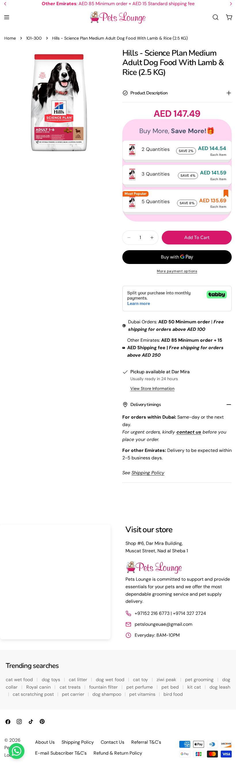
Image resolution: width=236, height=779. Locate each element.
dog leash (220, 687)
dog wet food (110, 680)
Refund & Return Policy (118, 753)
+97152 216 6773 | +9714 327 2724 (170, 613)
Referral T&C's (146, 742)
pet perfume (140, 687)
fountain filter (104, 687)
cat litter (79, 680)
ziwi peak (167, 680)
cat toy (141, 680)
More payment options (177, 271)
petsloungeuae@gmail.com (163, 624)
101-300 (34, 38)
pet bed (170, 687)
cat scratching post (34, 694)
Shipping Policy (78, 742)
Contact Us (112, 742)
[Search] (215, 17)
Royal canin (39, 687)
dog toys (52, 680)
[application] (55, 581)
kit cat (194, 687)
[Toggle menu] (6, 17)
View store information (152, 388)
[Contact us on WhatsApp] (16, 751)
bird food (173, 694)
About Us (45, 742)
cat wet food (20, 680)
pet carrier (73, 694)
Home (10, 38)
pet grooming (200, 680)
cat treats (71, 687)
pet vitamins (143, 694)
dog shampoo (107, 694)
